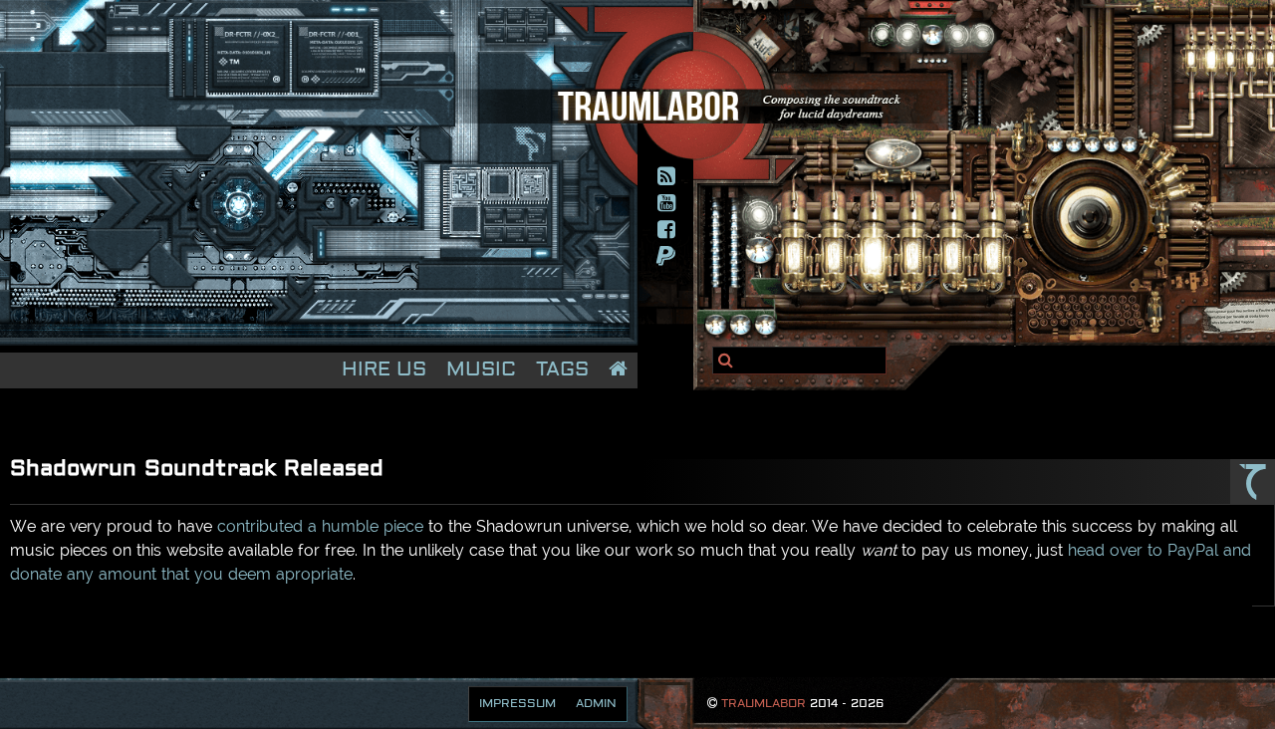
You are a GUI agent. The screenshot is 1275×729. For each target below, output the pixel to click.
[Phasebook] (666, 229)
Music (481, 370)
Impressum (517, 704)
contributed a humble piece (320, 526)
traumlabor (763, 704)
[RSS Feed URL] (666, 175)
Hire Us (384, 370)
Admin (596, 704)
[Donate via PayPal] (666, 256)
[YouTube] (666, 202)
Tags (562, 370)
